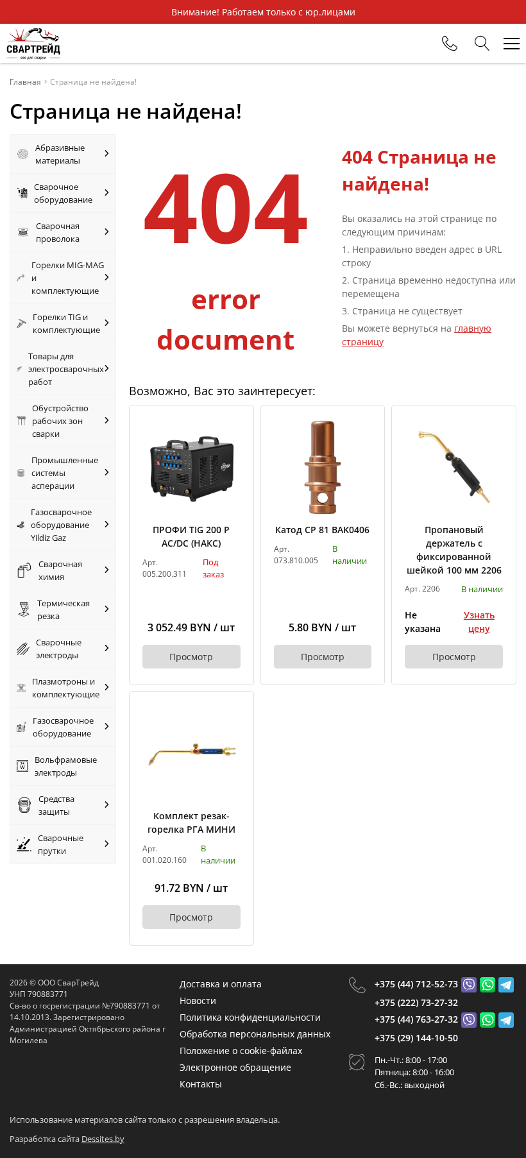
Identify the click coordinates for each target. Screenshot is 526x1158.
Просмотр (191, 657)
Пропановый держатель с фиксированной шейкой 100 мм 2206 (454, 550)
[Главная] (33, 43)
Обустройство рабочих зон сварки (60, 420)
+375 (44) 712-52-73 (416, 984)
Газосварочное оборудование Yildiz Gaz (61, 524)
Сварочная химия (60, 570)
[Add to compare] (232, 448)
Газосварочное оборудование (63, 727)
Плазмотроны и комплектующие (65, 688)
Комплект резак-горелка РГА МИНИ (191, 822)
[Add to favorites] (232, 427)
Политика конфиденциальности (250, 1017)
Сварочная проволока (58, 232)
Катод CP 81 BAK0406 (322, 530)
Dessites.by (102, 1139)
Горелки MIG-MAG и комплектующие (67, 277)
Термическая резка (63, 609)
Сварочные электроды (58, 648)
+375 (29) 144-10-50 (416, 1038)
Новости (198, 1000)
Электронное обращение (235, 1067)
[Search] (482, 43)
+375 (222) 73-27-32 (416, 1002)
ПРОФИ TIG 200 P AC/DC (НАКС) (191, 536)
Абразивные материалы (60, 154)
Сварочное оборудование (63, 193)
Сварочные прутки (60, 844)
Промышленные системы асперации (64, 472)
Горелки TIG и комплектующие (66, 323)
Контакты (201, 1084)
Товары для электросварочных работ (66, 368)
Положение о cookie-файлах (241, 1050)
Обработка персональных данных (255, 1034)
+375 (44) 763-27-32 (416, 1019)
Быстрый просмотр (191, 466)
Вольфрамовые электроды (66, 766)
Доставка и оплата (221, 984)
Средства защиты (56, 805)
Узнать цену (479, 621)
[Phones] (449, 43)
